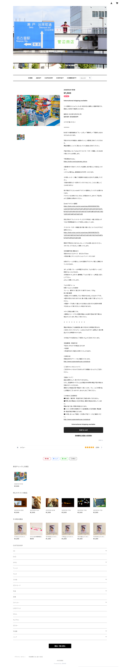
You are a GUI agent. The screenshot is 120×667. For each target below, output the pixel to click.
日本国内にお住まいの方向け (83, 435)
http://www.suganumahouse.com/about (77, 361)
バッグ (15, 637)
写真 (14, 591)
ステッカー (16, 602)
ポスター (15, 625)
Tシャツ (15, 568)
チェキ (15, 574)
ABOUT (38, 78)
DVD (14, 557)
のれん (15, 614)
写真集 (15, 631)
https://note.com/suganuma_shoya (75, 161)
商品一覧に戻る (60, 646)
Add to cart (83, 430)
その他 (15, 579)
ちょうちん (16, 620)
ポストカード (17, 585)
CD (14, 551)
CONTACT (60, 78)
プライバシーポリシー (20, 657)
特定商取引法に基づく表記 (36, 657)
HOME (30, 78)
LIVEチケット (17, 608)
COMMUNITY (71, 78)
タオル (15, 562)
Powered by (58, 663)
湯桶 (14, 597)
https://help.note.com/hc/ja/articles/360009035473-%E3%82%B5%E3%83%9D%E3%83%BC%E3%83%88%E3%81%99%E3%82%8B (83, 235)
